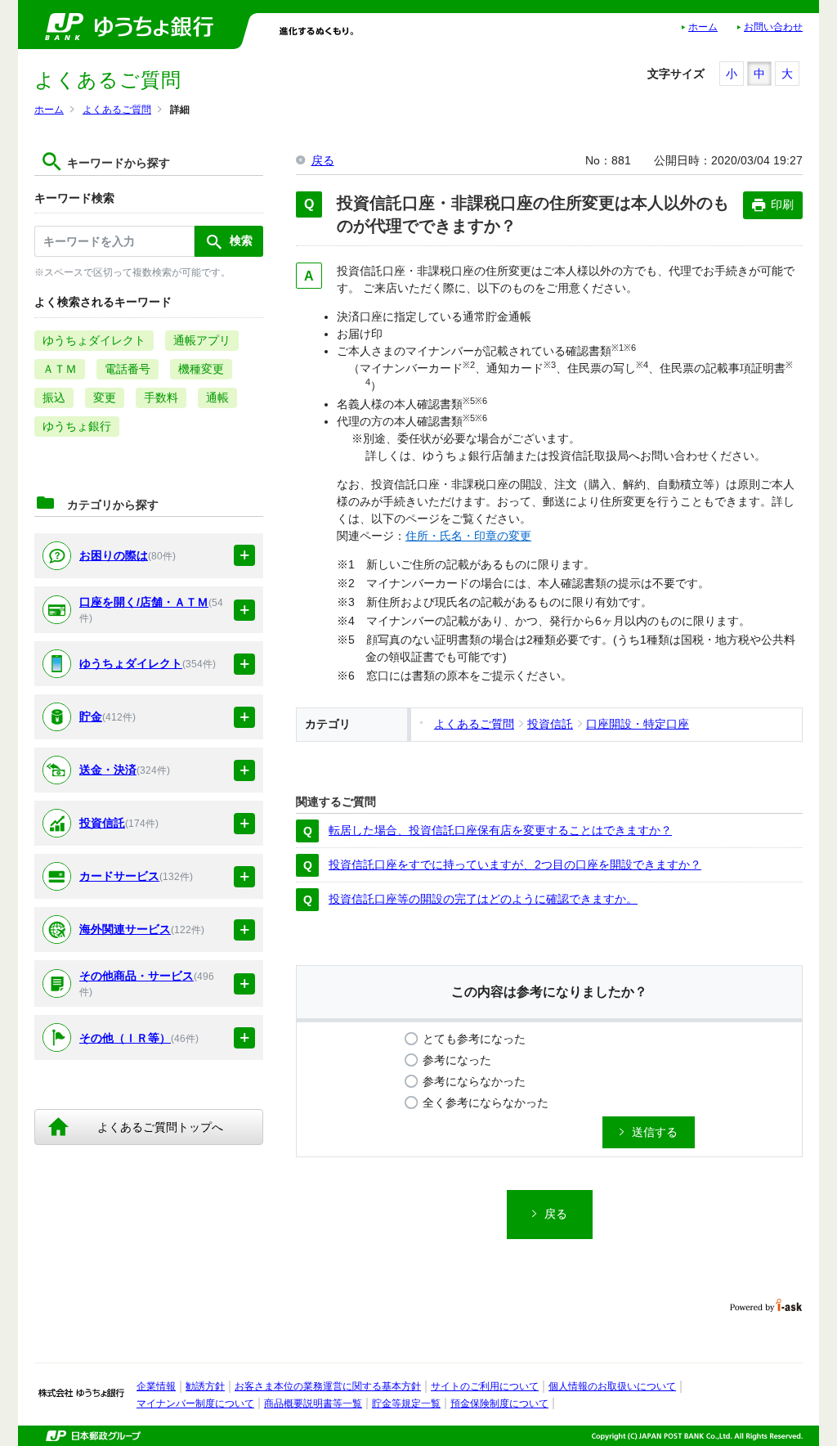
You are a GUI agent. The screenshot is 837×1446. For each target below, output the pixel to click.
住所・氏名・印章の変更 (468, 535)
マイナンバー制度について (195, 1403)
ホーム (703, 27)
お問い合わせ (773, 27)
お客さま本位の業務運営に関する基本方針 (328, 1386)
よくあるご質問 (117, 109)
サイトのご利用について (485, 1386)
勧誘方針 (205, 1386)
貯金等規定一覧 (406, 1403)
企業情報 (156, 1386)
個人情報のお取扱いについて (612, 1386)
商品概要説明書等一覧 (313, 1403)
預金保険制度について (499, 1403)
